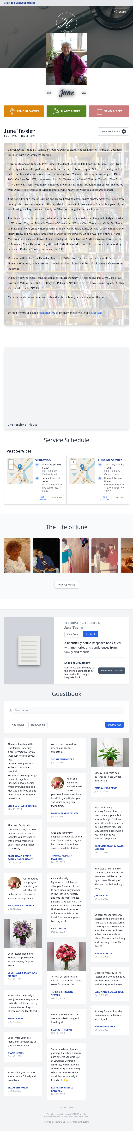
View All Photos (66, 584)
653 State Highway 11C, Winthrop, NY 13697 (52, 487)
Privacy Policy (57, 1116)
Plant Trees (57, 497)
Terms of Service (75, 1116)
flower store (96, 312)
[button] (20, 467)
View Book (72, 634)
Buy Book (90, 634)
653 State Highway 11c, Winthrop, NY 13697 (114, 487)
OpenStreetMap (70, 1121)
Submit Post (114, 724)
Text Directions (42, 498)
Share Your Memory (111, 670)
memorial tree (47, 312)
